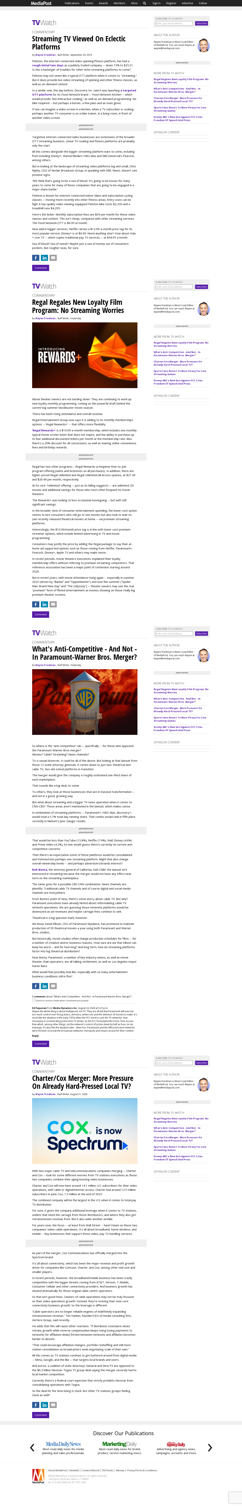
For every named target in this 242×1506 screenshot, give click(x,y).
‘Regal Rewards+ (43, 430)
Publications (72, 3)
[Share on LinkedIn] (44, 258)
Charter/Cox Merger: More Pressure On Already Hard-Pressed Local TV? (178, 100)
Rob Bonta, (40, 869)
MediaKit (74, 1470)
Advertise (187, 3)
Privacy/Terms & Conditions (142, 1470)
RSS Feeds (107, 1470)
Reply (35, 1035)
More (134, 3)
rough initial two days (48, 65)
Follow (203, 3)
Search (144, 3)
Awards (103, 3)
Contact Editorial (90, 1470)
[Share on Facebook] (35, 258)
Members (119, 3)
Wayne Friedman (45, 54)
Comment (41, 268)
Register (171, 3)
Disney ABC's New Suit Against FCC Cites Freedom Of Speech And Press (178, 118)
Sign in (157, 3)
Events (89, 3)
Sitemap (120, 1470)
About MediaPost (57, 1470)
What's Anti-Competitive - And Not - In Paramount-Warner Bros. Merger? (177, 90)
